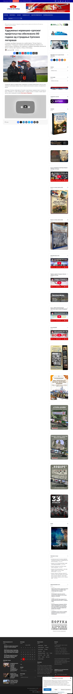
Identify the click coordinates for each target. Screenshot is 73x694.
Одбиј (56, 689)
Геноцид (46, 647)
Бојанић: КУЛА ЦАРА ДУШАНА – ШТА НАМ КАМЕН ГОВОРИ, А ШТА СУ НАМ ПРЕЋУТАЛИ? (59, 570)
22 (32, 656)
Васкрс (46, 645)
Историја (46, 649)
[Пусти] (52, 180)
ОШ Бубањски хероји (41, 653)
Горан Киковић (40, 649)
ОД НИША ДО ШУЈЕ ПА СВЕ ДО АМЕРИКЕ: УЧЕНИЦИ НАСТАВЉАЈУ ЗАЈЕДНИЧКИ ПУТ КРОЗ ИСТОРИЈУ (59, 560)
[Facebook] (14, 53)
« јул (21, 664)
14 (30, 654)
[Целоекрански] (66, 180)
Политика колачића (48, 15)
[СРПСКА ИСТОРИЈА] (13, 8)
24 (21, 659)
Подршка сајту (26, 15)
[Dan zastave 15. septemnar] (59, 88)
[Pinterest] (23, 53)
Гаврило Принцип (41, 647)
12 (25, 654)
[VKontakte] (25, 53)
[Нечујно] (64, 180)
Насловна (7, 24)
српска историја (40, 658)
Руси (47, 653)
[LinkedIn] (20, 53)
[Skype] (28, 53)
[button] (70, 678)
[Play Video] (25, 106)
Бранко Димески (13, 24)
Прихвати (48, 689)
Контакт (19, 15)
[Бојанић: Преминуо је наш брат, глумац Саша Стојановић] (6, 681)
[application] (59, 177)
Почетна (6, 15)
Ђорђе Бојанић (40, 645)
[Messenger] (31, 53)
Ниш (44, 651)
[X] (17, 53)
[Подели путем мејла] (34, 53)
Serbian (60, 693)
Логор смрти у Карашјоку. (26, 93)
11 (23, 654)
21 (30, 656)
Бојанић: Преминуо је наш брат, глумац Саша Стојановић (14, 681)
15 (32, 654)
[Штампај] (36, 53)
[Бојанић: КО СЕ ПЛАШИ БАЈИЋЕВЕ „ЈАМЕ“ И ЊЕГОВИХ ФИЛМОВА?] (6, 675)
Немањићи (40, 651)
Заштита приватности (36, 15)
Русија (51, 653)
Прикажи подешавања (66, 689)
